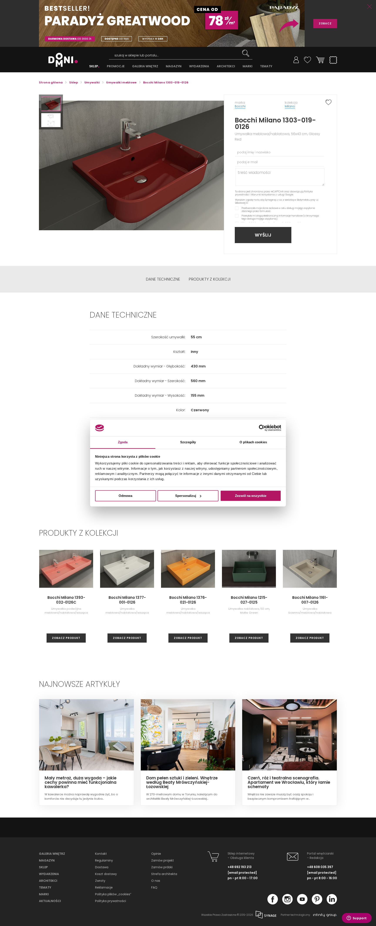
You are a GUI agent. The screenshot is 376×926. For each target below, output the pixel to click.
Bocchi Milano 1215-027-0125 (249, 600)
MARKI (247, 66)
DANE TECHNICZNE (163, 279)
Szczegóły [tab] (188, 442)
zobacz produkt (66, 638)
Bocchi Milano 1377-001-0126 (127, 600)
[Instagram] (287, 903)
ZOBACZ (325, 23)
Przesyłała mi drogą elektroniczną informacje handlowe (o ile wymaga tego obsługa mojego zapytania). (280, 217)
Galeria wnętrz (52, 854)
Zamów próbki (162, 867)
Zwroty (100, 881)
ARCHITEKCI (226, 66)
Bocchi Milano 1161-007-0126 (310, 600)
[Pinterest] (317, 903)
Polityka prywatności (110, 901)
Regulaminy (104, 860)
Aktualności (50, 901)
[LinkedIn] (332, 903)
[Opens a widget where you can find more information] (357, 918)
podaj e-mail (247, 162)
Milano (290, 106)
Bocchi (240, 106)
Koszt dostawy (106, 874)
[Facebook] (272, 903)
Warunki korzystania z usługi (268, 194)
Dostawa (101, 867)
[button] (51, 104)
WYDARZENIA (199, 66)
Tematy (45, 887)
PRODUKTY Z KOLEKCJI (209, 279)
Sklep (43, 867)
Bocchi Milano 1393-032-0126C (66, 600)
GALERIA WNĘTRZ (145, 66)
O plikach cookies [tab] (253, 442)
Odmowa (125, 496)
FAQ (154, 887)
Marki (44, 894)
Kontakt (101, 854)
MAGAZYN (173, 66)
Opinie (156, 854)
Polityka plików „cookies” (113, 894)
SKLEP (93, 66)
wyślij (263, 235)
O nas (155, 881)
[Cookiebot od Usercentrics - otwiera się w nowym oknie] (262, 428)
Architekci (48, 881)
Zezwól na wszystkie (250, 496)
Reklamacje (104, 887)
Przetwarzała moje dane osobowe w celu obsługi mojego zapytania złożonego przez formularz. (278, 210)
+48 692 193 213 (240, 867)
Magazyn (47, 860)
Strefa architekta (164, 874)
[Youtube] (302, 903)
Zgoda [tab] (123, 442)
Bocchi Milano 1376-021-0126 (188, 600)
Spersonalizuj (185, 496)
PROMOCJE (115, 66)
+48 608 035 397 (320, 867)
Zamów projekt (162, 860)
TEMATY (266, 66)
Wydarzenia (49, 874)
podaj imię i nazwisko (253, 152)
